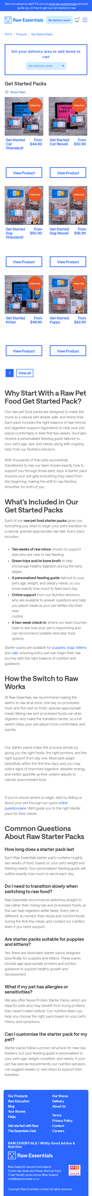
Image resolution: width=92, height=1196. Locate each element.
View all (25, 373)
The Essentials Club (22, 1131)
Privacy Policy (62, 1120)
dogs (71, 647)
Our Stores (60, 1096)
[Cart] (77, 19)
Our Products (18, 1096)
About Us (59, 1106)
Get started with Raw (23, 1126)
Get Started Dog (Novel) (59, 231)
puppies (58, 647)
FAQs (12, 1117)
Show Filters (18, 92)
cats (15, 653)
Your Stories (16, 1111)
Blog (11, 1106)
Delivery (58, 1101)
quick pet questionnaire (63, 3)
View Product (24, 173)
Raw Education (18, 1101)
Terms (56, 1115)
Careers (58, 1131)
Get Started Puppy (59, 320)
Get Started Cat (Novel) (59, 142)
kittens (81, 647)
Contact (58, 1126)
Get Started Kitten (15, 320)
